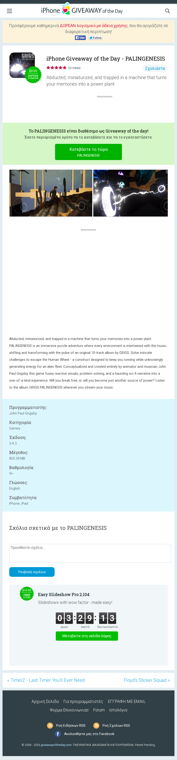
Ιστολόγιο (118, 709)
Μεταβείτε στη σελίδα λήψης (87, 636)
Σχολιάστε (155, 68)
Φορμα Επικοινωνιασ (69, 709)
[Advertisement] (107, 109)
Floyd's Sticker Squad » (147, 680)
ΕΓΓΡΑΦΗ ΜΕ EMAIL (127, 701)
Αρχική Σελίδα (45, 701)
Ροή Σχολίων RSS (116, 725)
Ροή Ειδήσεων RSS (71, 725)
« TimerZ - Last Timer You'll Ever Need (46, 680)
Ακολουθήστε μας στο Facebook (89, 734)
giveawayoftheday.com (56, 745)
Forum (99, 709)
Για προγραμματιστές (83, 701)
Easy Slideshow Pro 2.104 (63, 594)
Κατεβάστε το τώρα (89, 152)
